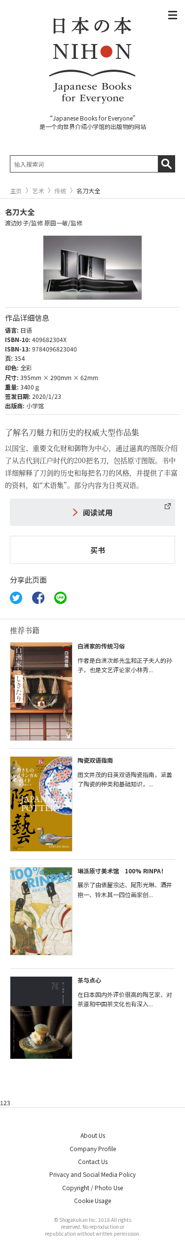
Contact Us (93, 1161)
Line (60, 598)
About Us (92, 1135)
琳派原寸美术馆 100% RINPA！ (122, 870)
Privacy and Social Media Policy (92, 1174)
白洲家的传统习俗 (101, 646)
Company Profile (93, 1148)
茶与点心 (89, 980)
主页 (16, 190)
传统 (60, 190)
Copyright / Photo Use (92, 1187)
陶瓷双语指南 (95, 760)
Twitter (16, 598)
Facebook (38, 598)
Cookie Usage (92, 1200)
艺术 (38, 190)
